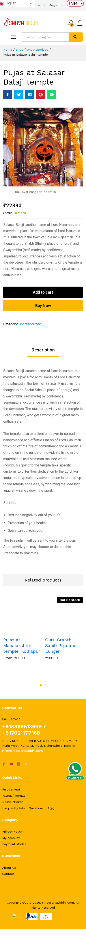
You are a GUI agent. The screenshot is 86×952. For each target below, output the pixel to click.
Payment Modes (14, 844)
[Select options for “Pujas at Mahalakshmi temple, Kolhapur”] (17, 631)
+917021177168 (21, 733)
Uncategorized (30, 324)
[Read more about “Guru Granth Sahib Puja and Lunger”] (59, 631)
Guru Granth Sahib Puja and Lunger (61, 645)
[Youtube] (11, 764)
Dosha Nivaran (12, 801)
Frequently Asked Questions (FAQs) (28, 808)
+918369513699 (22, 726)
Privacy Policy (12, 831)
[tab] (43, 352)
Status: (8, 213)
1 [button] (41, 685)
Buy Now (43, 305)
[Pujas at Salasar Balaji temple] (7, 94)
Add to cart (43, 292)
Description (43, 350)
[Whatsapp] (26, 764)
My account (11, 838)
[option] (22, 631)
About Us (9, 867)
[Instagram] (18, 764)
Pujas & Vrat (11, 789)
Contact (8, 874)
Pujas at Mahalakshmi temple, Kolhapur (21, 645)
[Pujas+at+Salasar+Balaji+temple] (18, 94)
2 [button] (45, 685)
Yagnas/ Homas (13, 795)
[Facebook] (3, 764)
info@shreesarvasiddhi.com (22, 750)
